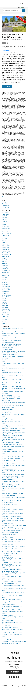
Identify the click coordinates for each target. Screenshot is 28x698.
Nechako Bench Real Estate (9, 486)
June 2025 (4, 239)
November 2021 (6, 311)
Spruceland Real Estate (6, 175)
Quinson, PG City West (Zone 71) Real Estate (13, 552)
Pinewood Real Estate (17, 163)
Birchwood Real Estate (15, 97)
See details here (6, 50)
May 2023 (4, 281)
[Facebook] (10, 677)
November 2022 (6, 291)
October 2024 (5, 253)
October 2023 (5, 272)
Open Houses (5, 205)
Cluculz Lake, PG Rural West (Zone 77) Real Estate (14, 104)
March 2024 (5, 265)
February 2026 (6, 224)
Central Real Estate (14, 99)
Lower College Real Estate (8, 464)
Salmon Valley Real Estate (8, 555)
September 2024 (6, 254)
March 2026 (5, 223)
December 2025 (6, 228)
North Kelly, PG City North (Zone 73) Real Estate (15, 153)
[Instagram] (14, 677)
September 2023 (6, 274)
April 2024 (4, 263)
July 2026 (4, 216)
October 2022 (5, 293)
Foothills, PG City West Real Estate (9, 117)
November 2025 (6, 230)
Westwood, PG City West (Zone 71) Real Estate (14, 641)
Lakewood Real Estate (19, 133)
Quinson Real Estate (8, 166)
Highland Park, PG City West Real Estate (19, 127)
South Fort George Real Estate (10, 571)
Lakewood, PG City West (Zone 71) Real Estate (10, 134)
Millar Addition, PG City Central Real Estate (13, 474)
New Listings (5, 204)
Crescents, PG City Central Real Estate (9, 111)
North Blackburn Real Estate (9, 504)
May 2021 (4, 321)
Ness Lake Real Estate (15, 149)
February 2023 (6, 286)
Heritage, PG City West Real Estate (11, 430)
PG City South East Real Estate (10, 536)
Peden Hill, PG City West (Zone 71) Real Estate (13, 529)
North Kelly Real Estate (8, 511)
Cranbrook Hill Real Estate (9, 374)
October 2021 (5, 312)
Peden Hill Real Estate (11, 158)
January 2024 (5, 268)
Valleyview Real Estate (9, 186)
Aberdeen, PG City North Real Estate (14, 93)
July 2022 (4, 298)
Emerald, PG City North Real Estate (19, 114)
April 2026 (4, 221)
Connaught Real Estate (6, 105)
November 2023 (6, 270)
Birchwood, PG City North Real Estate (11, 344)
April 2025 (4, 242)
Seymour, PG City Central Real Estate (17, 169)
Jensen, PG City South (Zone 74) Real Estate (13, 444)
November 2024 (6, 251)
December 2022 (6, 290)
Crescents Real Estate (7, 381)
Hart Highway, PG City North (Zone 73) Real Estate (14, 122)
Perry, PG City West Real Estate (7, 160)
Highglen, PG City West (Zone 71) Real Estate (16, 126)
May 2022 (4, 302)
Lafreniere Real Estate (17, 132)
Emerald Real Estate (14, 113)
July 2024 (4, 258)
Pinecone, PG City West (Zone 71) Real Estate (13, 539)
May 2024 (4, 261)
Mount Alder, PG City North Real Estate (12, 485)
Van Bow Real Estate (11, 187)
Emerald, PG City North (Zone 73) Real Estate (13, 397)
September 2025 (6, 233)
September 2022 (6, 295)
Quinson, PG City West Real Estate (13, 167)
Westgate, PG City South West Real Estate (16, 192)
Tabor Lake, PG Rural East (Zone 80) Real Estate (13, 180)
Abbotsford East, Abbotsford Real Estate (14, 92)
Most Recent (5, 212)
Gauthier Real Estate (7, 409)
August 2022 (5, 297)
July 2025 (4, 237)
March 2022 (5, 305)
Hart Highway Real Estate (8, 420)
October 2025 (5, 232)
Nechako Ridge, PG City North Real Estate (12, 493)
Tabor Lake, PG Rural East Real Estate (11, 599)
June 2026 (4, 217)
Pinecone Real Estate (16, 161)
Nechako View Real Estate (15, 147)
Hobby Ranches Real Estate (8, 128)
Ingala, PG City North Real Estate (16, 129)
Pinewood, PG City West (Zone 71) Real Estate (13, 546)
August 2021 (5, 316)
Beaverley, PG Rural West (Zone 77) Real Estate (10, 95)
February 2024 (6, 267)
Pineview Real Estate (9, 163)
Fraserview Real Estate (14, 118)
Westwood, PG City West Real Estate (11, 194)
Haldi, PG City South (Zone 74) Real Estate (12, 119)
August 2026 (5, 214)
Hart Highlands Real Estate (9, 413)
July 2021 (4, 318)
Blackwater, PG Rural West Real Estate (17, 98)
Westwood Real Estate (6, 193)
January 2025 (5, 247)
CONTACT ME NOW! (14, 672)
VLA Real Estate (13, 188)
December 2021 (6, 309)
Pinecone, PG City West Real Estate (11, 541)
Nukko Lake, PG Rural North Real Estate (12, 518)
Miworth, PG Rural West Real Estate (13, 141)
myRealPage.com (16, 693)
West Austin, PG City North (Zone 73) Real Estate (13, 189)
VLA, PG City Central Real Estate (10, 627)
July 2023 (4, 277)
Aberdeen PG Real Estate (8, 330)
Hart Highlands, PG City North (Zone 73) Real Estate (16, 120)
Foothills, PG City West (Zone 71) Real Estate (17, 115)
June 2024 (4, 260)
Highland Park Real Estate (6, 127)
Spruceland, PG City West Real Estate (17, 175)
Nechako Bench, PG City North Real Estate (9, 146)
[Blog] (17, 677)
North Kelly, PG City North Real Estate (9, 154)
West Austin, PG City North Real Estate (14, 41)
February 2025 (6, 246)
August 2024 (5, 256)
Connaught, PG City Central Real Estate (14, 106)
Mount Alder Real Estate (8, 479)
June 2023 (4, 279)
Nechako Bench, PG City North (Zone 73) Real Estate (14, 145)
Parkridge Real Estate (9, 156)
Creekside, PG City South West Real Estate (12, 108)
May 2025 (4, 240)
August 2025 (5, 235)
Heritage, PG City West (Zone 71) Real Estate (10, 125)
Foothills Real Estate (6, 115)
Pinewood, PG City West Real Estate (11, 548)
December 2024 (6, 249)
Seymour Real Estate (10, 168)
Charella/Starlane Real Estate (8, 101)
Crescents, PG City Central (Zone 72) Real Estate (15, 109)
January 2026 (5, 226)
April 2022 (4, 304)
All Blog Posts (5, 202)
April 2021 (4, 323)
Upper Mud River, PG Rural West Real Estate (13, 610)
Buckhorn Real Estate (6, 99)
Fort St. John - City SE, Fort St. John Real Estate (14, 405)
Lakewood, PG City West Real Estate (11, 458)
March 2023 (5, 284)
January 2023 (5, 288)
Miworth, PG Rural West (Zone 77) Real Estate (13, 476)
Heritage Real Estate (18, 124)
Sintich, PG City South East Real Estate (12, 172)
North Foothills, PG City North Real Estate (12, 152)
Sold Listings (5, 207)
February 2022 (6, 307)
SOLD (24, 7)
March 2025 (5, 244)
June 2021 (4, 319)
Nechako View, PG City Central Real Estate (13, 501)
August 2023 (5, 275)
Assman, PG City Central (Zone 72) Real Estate (13, 333)
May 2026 (4, 219)
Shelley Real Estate (5, 171)
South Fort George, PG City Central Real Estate (15, 174)
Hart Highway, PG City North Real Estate (12, 425)
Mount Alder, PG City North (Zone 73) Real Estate (15, 142)
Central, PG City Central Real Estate (19, 100)
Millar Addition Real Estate (15, 138)
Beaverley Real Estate (20, 94)
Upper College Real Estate (17, 182)
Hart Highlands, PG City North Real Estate (9, 121)
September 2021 (6, 314)
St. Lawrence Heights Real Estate (8, 176)
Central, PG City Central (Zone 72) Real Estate (13, 351)
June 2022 (4, 300)
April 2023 (4, 283)
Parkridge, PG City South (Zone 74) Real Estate (14, 525)
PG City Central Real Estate (18, 160)
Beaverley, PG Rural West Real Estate (11, 340)
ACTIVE (19, 7)
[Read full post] (14, 24)
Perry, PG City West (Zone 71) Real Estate (17, 159)
